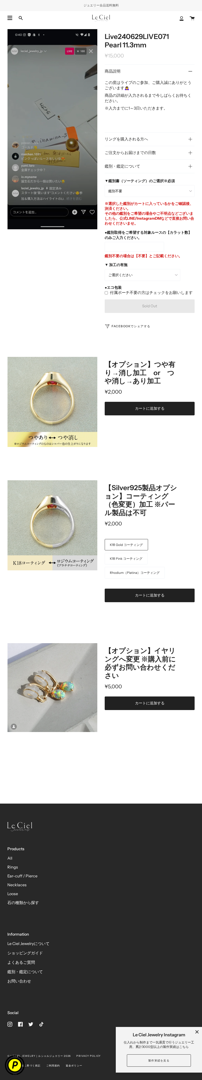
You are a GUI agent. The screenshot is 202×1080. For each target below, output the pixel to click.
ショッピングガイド (25, 952)
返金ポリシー (74, 1065)
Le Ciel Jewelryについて (28, 943)
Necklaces (17, 884)
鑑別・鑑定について (122, 166)
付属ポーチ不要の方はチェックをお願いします (151, 292)
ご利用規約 (53, 1065)
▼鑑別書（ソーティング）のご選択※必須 (140, 180)
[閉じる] (197, 1031)
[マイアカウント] (181, 18)
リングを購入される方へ (126, 138)
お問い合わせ (19, 981)
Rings (12, 867)
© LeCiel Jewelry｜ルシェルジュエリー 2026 (39, 1056)
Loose (12, 893)
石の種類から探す (23, 902)
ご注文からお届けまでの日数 (130, 152)
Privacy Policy (88, 1056)
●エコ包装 (113, 287)
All (9, 858)
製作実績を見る (158, 1060)
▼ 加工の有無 (116, 264)
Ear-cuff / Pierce (22, 875)
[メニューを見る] (10, 18)
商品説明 (112, 71)
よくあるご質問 (21, 962)
